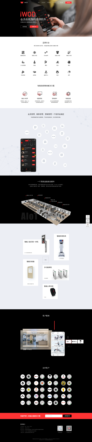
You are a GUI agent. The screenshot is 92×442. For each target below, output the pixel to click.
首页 (39, 2)
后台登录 (61, 2)
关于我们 (54, 2)
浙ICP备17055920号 (56, 438)
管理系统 (43, 2)
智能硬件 (49, 2)
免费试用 (68, 2)
